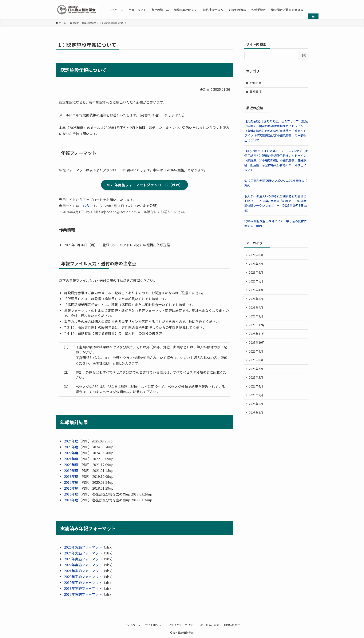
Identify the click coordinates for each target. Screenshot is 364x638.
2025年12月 (257, 325)
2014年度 (71, 499)
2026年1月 (256, 316)
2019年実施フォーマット (83, 582)
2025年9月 (256, 351)
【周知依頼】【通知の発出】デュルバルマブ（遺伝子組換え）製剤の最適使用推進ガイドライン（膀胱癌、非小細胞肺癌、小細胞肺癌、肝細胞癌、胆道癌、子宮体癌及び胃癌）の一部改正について (276, 160)
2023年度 (71, 446)
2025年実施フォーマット (83, 547)
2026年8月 (256, 255)
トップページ (132, 625)
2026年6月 (256, 272)
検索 (303, 55)
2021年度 (71, 458)
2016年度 (71, 488)
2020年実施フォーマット (83, 576)
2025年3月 (256, 395)
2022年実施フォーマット (83, 564)
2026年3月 (256, 299)
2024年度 (71, 441)
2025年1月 (256, 412)
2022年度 (71, 452)
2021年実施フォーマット (83, 570)
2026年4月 (256, 290)
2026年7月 (256, 264)
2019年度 (71, 470)
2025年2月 (256, 404)
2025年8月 (256, 360)
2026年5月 (256, 281)
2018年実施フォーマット (83, 588)
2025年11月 (257, 334)
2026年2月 (256, 307)
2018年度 (71, 476)
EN (313, 16)
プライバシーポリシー (182, 625)
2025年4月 (256, 386)
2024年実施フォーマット (83, 552)
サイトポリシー (154, 625)
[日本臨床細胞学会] (77, 9)
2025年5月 (256, 377)
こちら (84, 205)
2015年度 (71, 494)
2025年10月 (257, 342)
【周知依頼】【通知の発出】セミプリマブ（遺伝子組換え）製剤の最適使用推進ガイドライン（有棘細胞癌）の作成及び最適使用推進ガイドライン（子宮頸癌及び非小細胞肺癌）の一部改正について (276, 130)
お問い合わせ (231, 625)
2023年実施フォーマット (83, 558)
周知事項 (255, 91)
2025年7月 (256, 369)
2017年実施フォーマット (83, 594)
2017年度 (71, 482)
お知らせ (255, 83)
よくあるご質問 (209, 625)
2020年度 (71, 464)
